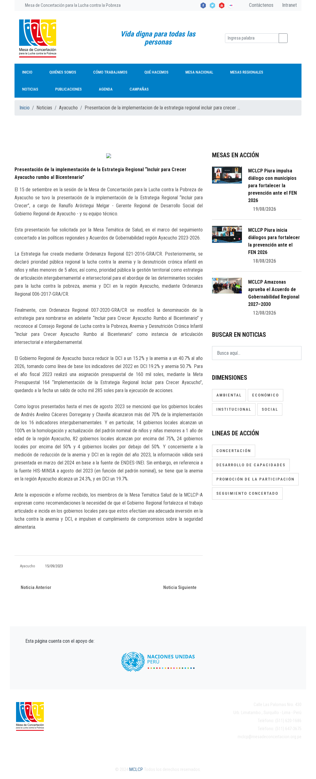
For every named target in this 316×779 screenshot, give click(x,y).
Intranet (289, 5)
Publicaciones (68, 89)
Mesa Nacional (199, 72)
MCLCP (135, 769)
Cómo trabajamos (110, 72)
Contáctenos (260, 5)
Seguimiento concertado (247, 493)
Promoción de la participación (255, 479)
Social (270, 409)
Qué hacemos (156, 72)
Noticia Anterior (35, 587)
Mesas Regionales (246, 72)
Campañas (139, 89)
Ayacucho (27, 566)
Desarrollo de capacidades (250, 465)
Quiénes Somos (62, 72)
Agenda (106, 89)
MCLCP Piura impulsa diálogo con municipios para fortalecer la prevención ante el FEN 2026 (272, 185)
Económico (265, 395)
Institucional (233, 409)
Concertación (233, 450)
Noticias (30, 89)
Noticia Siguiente (180, 587)
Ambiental (229, 395)
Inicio (27, 72)
